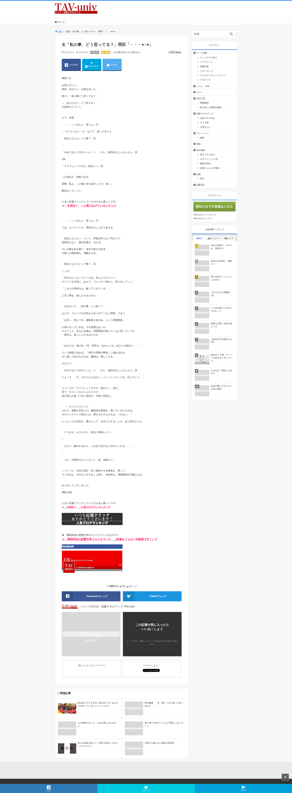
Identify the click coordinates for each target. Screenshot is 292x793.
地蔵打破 (204, 66)
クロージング (206, 71)
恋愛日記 (200, 185)
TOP (59, 31)
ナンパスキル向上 (208, 57)
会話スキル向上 (207, 118)
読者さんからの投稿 (209, 168)
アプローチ (205, 80)
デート (199, 92)
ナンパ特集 (201, 53)
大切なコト (205, 127)
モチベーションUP (209, 159)
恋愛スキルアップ (204, 113)
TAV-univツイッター (202, 218)
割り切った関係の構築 (210, 107)
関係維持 (204, 103)
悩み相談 (105, 52)
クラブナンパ (206, 62)
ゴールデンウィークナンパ (213, 75)
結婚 (198, 174)
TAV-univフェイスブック (205, 214)
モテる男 (204, 122)
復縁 (198, 144)
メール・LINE (203, 86)
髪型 (202, 138)
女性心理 (94, 52)
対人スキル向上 (207, 154)
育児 (202, 178)
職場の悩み (205, 163)
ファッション (202, 133)
